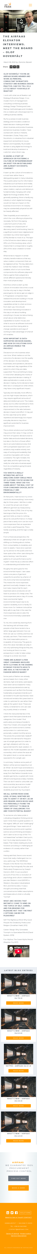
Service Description (19, 1236)
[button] (30, 5)
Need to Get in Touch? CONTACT (18, 1217)
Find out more (18, 1178)
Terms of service (12, 1233)
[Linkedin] (17, 66)
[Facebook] (14, 66)
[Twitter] (11, 66)
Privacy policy (25, 1233)
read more (18, 1003)
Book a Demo (18, 1188)
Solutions (25, 1213)
